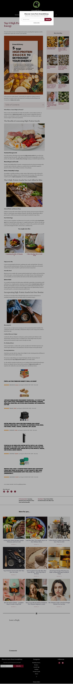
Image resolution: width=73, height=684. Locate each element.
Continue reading (36, 22)
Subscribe (48, 19)
